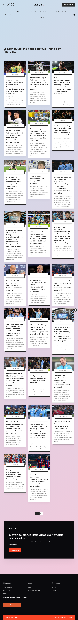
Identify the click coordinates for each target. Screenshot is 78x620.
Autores (54, 590)
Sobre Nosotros (7, 587)
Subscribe (14, 550)
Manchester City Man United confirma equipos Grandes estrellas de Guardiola (14, 285)
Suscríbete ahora (12, 605)
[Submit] (5, 14)
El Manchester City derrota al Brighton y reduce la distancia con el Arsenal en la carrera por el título (62, 130)
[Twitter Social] (8, 4)
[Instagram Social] (12, 4)
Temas (54, 587)
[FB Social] (4, 4)
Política (18, 11)
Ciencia (42, 17)
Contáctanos (6, 590)
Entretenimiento (45, 11)
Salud (64, 11)
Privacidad (30, 587)
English (5, 593)
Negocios (26, 11)
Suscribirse (67, 4)
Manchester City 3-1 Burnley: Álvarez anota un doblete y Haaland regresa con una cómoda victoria (39, 329)
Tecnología (56, 11)
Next (41, 513)
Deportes (34, 11)
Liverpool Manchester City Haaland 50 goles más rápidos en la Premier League (13, 474)
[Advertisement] (39, 32)
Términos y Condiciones (34, 590)
